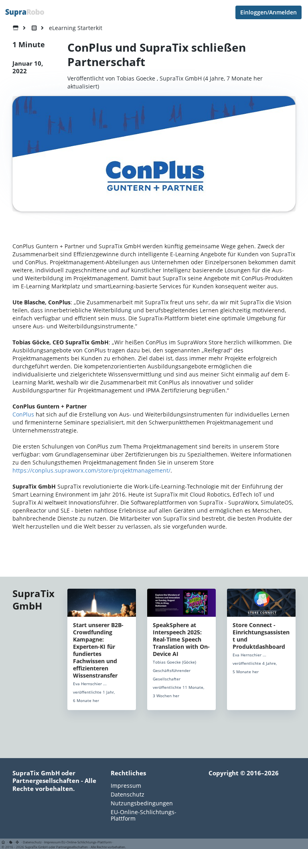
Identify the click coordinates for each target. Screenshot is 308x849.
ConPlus (23, 414)
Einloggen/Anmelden (268, 12)
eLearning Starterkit (75, 28)
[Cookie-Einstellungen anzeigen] (11, 842)
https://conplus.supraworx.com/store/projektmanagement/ (91, 470)
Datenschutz (127, 794)
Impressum (126, 786)
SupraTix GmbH (181, 78)
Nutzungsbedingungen (142, 803)
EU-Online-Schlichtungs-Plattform (143, 815)
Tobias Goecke (136, 78)
